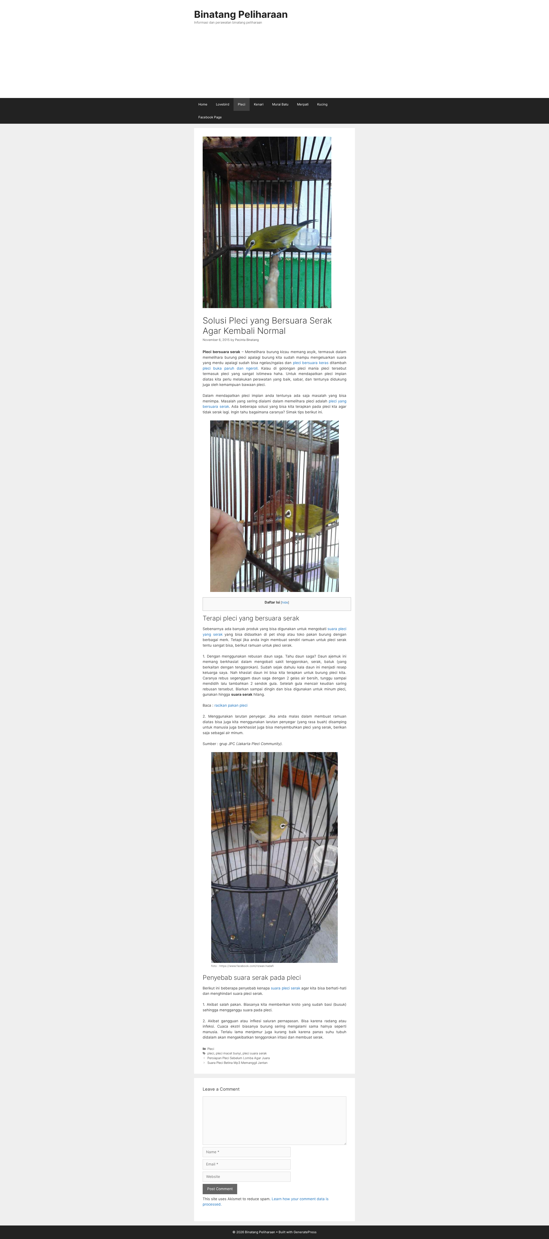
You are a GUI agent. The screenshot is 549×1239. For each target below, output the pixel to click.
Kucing (322, 104)
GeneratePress (305, 1232)
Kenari (259, 104)
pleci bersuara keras (311, 363)
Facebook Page (210, 117)
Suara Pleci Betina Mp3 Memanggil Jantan (237, 1062)
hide (285, 602)
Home (202, 104)
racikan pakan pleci (230, 705)
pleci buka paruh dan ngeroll (230, 368)
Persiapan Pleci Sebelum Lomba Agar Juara (238, 1058)
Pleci (241, 104)
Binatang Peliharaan (241, 14)
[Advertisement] (274, 66)
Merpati (303, 104)
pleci (210, 1053)
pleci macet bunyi (228, 1053)
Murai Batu (280, 104)
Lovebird (222, 104)
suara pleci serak (285, 988)
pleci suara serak (255, 1053)
